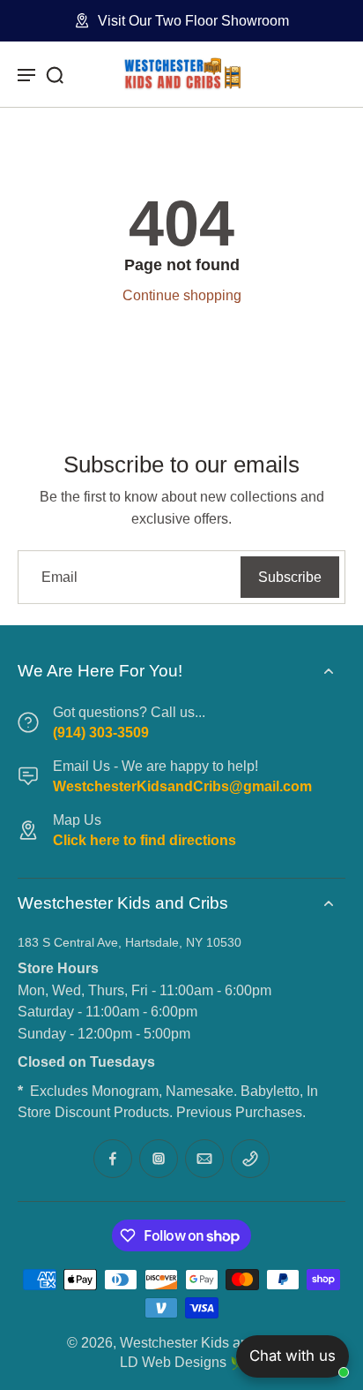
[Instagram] (158, 1158)
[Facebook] (112, 1158)
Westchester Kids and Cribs (206, 1342)
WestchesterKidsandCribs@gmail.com (182, 786)
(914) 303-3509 (101, 732)
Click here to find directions (144, 840)
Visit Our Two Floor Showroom (193, 20)
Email (59, 577)
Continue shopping (181, 295)
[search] (54, 74)
